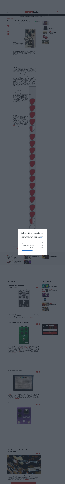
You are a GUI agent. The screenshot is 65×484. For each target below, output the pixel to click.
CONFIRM (27, 250)
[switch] (42, 242)
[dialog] (32, 242)
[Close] (45, 231)
